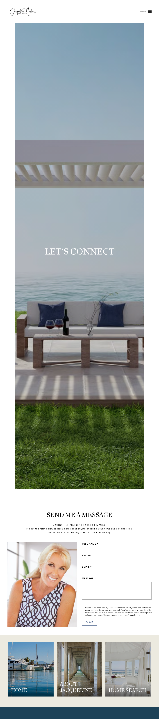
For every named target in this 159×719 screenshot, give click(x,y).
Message (88, 578)
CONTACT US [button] (79, 262)
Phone (86, 555)
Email (86, 567)
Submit (89, 622)
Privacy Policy (133, 615)
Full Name (89, 544)
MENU (143, 11)
